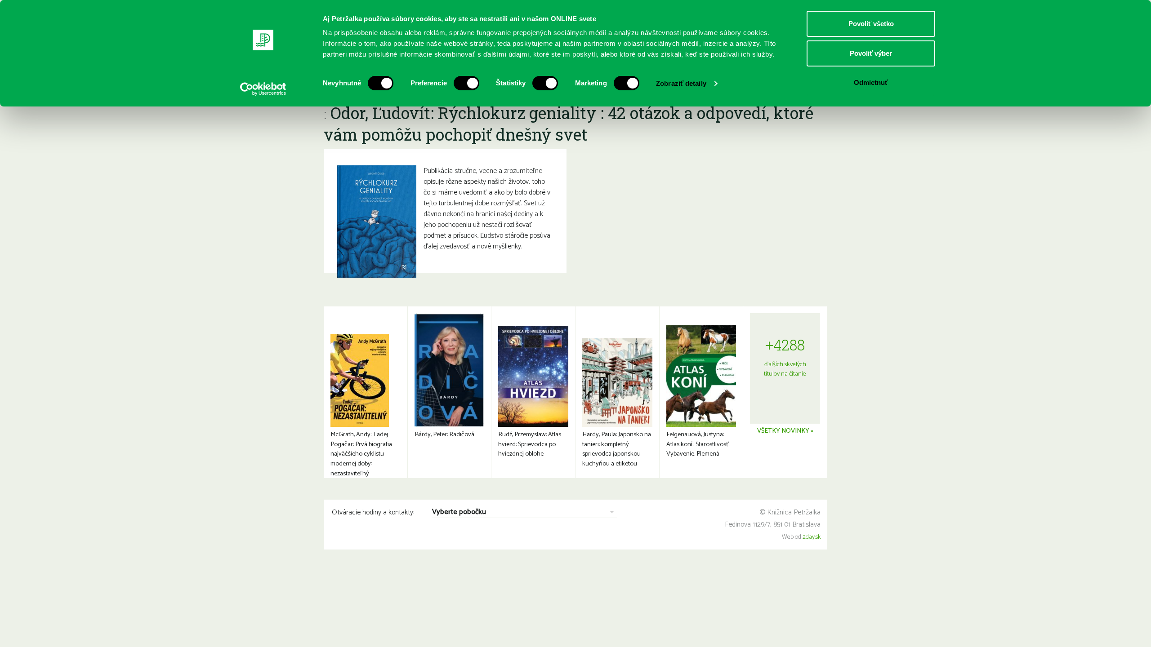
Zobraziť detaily (681, 83)
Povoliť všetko (871, 23)
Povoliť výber (871, 53)
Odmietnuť (871, 82)
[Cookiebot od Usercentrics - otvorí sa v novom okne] (263, 89)
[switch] (466, 83)
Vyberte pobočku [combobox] (459, 512)
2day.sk (812, 537)
